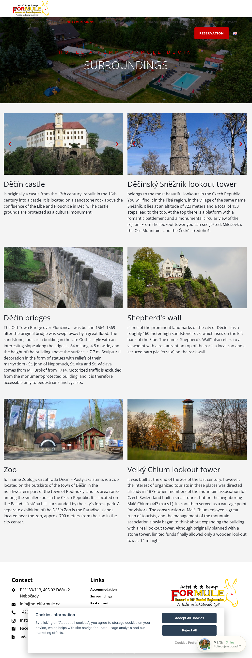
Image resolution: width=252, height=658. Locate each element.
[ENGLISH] (235, 33)
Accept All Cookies (189, 618)
